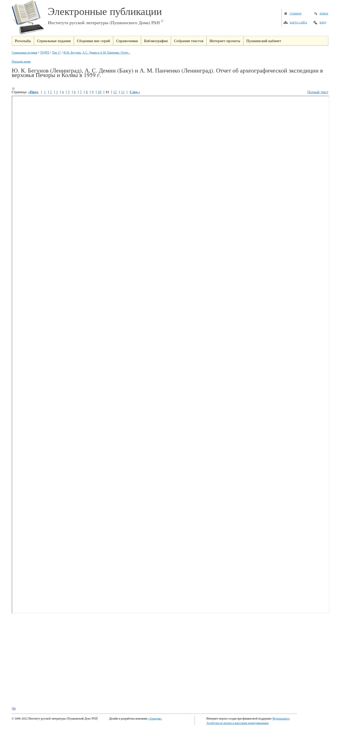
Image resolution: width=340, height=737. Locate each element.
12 (115, 91)
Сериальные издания (24, 52)
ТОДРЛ (44, 52)
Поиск (324, 13)
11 (107, 91)
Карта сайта (298, 22)
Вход (323, 22)
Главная (295, 13)
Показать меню (21, 61)
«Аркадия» (155, 718)
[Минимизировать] (13, 88)
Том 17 (56, 52)
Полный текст (317, 91)
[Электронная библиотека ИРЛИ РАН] (30, 18)
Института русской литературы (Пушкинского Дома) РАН (104, 22)
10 (99, 91)
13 (122, 91)
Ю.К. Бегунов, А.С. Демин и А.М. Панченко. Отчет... (96, 52)
